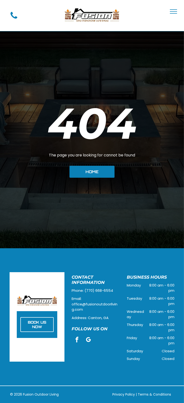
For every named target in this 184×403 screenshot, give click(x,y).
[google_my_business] (88, 340)
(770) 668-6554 (99, 290)
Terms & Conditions (154, 394)
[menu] (173, 11)
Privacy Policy (123, 394)
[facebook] (77, 340)
